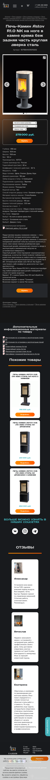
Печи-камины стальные (31, 17)
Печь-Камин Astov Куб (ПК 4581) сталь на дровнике (25, 425)
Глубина (6, 149)
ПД (34, 752)
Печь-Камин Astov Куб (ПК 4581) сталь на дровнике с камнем (25, 473)
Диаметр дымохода (11, 176)
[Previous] (6, 84)
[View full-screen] (44, 57)
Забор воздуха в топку (12, 179)
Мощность (7, 171)
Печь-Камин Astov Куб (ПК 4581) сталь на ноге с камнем (25, 376)
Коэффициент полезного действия (16, 168)
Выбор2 (6, 219)
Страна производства (11, 163)
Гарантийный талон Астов (15, 349)
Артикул (16, 50)
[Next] (43, 84)
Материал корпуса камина (13, 195)
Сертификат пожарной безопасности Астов (22, 354)
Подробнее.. (25, 414)
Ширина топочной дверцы (13, 203)
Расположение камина (12, 184)
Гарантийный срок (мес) (12, 165)
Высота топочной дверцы (13, 201)
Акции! (25, 752)
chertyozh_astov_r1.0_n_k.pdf (16, 228)
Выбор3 (6, 222)
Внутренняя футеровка (12, 198)
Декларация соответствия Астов (18, 351)
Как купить (37, 749)
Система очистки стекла (12, 209)
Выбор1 (5, 217)
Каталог (7, 17)
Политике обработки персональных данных (15, 764)
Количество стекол (10, 206)
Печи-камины (16, 17)
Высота (6, 154)
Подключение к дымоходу (13, 182)
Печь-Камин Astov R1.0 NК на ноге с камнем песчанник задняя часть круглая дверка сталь (26, 19)
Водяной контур (9, 190)
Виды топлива (8, 173)
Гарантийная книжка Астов (16, 346)
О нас (25, 747)
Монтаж (26, 751)
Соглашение (37, 751)
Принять (39, 759)
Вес (4, 157)
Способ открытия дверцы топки (15, 192)
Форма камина (9, 187)
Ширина (6, 152)
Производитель (9, 160)
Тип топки (7, 214)
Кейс (34, 747)
